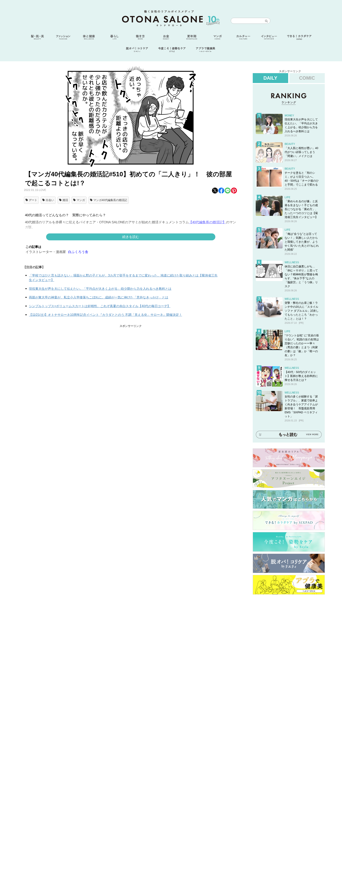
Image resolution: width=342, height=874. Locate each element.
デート (33, 200)
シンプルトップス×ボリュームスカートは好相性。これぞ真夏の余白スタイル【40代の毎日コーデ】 (99, 306)
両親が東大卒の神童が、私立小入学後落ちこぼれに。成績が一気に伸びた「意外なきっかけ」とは (98, 297)
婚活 (65, 200)
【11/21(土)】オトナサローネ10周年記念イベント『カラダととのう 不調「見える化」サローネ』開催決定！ (105, 314)
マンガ (81, 200)
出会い (50, 200)
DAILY (270, 78)
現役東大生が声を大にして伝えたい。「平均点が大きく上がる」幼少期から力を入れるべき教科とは (100, 288)
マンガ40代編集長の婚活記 (110, 200)
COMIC (307, 78)
